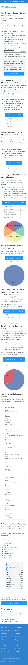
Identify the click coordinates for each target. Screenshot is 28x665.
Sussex (7, 416)
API (2, 640)
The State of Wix (9, 619)
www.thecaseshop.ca (11, 482)
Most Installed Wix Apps (11, 621)
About (17, 630)
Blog (16, 640)
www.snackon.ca (10, 505)
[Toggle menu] (25, 6)
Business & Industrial (10, 214)
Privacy (17, 648)
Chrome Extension (19, 1)
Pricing (3, 648)
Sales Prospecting (6, 630)
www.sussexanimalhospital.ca (14, 435)
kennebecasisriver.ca (11, 412)
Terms (17, 651)
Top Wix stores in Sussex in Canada (14, 56)
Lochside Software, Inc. (8, 661)
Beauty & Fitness (9, 212)
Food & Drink (8, 206)
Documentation (5, 651)
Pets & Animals (8, 217)
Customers (18, 637)
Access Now (14, 73)
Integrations (4, 637)
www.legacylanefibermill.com (13, 458)
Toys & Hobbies (8, 209)
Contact (17, 633)
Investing (4, 633)
